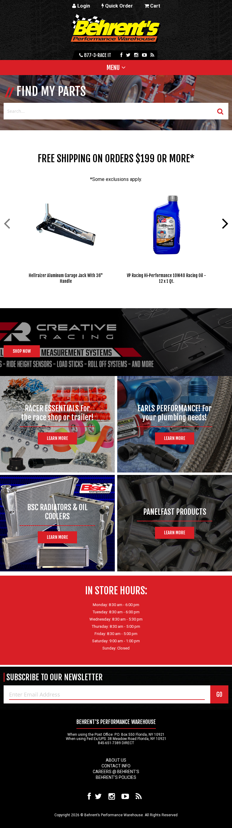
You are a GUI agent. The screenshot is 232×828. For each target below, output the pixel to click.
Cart (154, 6)
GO (219, 694)
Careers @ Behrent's (116, 771)
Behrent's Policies (116, 777)
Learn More (57, 438)
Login (83, 6)
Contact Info (116, 765)
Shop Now (22, 351)
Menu (113, 67)
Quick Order (118, 6)
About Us (116, 760)
